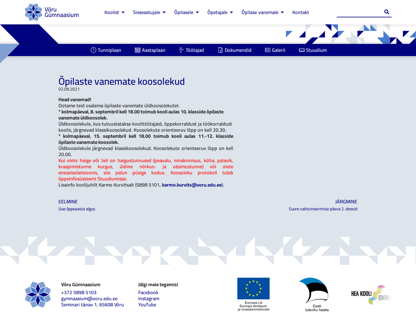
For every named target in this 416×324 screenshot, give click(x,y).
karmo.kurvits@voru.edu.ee (192, 184)
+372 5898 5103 (79, 292)
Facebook (148, 292)
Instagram (148, 298)
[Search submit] (387, 12)
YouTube (147, 304)
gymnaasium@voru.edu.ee (89, 298)
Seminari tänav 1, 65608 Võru (92, 304)
